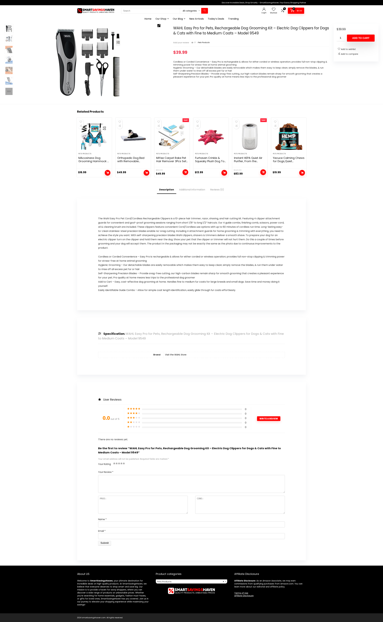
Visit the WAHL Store (175, 354)
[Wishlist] (273, 9)
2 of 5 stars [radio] (115, 463)
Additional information (192, 189)
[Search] (204, 11)
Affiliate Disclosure (244, 595)
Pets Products (203, 42)
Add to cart (360, 38)
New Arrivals (196, 18)
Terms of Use (241, 592)
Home (147, 18)
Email (101, 531)
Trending (233, 18)
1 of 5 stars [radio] (114, 463)
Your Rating (104, 464)
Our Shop (160, 18)
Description (166, 189)
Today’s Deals (216, 18)
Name (102, 519)
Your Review (105, 472)
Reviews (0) (217, 189)
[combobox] (191, 581)
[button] (158, 25)
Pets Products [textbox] (190, 581)
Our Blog (178, 18)
